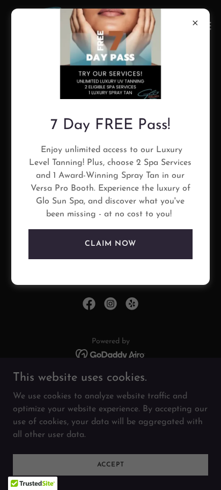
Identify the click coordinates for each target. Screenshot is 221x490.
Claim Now (110, 244)
